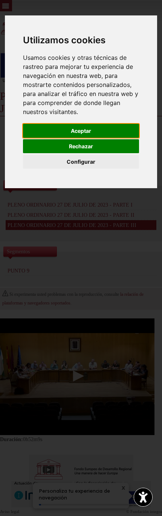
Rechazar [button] (81, 146)
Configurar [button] (81, 161)
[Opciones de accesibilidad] (143, 497)
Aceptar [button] (81, 131)
